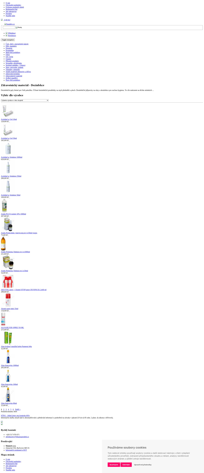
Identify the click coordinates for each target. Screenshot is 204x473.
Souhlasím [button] (114, 465)
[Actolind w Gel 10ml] (8, 117)
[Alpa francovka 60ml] (8, 401)
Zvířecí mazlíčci (12, 78)
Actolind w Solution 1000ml (11, 157)
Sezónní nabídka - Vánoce (15, 65)
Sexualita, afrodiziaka (14, 63)
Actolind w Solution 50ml (10, 195)
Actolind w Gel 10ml (9, 119)
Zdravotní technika (13, 74)
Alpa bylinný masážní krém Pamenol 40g (16, 346)
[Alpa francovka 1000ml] (8, 363)
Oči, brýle (9, 57)
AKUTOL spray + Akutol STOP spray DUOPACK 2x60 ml (23, 290)
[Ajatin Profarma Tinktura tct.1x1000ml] (3, 250)
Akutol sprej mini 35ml (9, 309)
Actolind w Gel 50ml (9, 138)
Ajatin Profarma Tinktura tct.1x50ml (14, 271)
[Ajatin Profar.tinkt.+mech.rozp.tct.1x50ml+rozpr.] (8, 231)
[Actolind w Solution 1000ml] (8, 155)
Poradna (9, 14)
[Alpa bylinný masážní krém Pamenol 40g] (8, 344)
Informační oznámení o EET (16, 450)
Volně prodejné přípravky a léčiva (18, 72)
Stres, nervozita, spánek (14, 67)
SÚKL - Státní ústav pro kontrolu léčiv (15, 416)
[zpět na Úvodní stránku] (8, 24)
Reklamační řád (11, 9)
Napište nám (10, 16)
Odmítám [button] (126, 465)
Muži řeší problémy (13, 52)
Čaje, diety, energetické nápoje (17, 44)
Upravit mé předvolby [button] (142, 465)
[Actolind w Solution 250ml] (8, 174)
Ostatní (8, 59)
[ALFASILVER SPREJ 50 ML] (3, 325)
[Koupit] (9, 121)
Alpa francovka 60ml (9, 403)
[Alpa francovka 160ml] (8, 382)
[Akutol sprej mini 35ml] (8, 306)
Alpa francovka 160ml (9, 384)
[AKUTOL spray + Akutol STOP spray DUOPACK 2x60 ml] (8, 288)
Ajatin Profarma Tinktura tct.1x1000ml (15, 252)
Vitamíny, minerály (13, 70)
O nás (8, 3)
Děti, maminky (11, 46)
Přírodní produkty (12, 61)
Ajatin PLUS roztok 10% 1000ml (13, 214)
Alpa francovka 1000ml (10, 365)
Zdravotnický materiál (14, 76)
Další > (18, 409)
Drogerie (9, 48)
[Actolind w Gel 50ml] (8, 136)
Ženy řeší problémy (13, 80)
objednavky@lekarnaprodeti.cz (17, 437)
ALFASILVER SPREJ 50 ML (12, 328)
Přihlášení (11, 33)
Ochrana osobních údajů (15, 7)
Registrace (12, 36)
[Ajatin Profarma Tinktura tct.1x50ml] (8, 269)
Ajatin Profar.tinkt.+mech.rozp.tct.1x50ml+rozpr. (19, 233)
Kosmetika (10, 50)
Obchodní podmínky (13, 5)
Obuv (8, 55)
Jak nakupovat (11, 11)
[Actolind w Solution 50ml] (8, 193)
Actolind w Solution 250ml (11, 176)
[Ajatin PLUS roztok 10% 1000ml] (4, 212)
